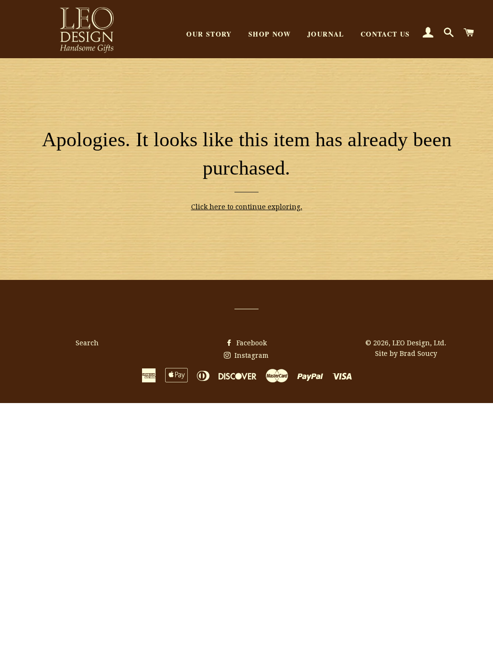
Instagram (251, 355)
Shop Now (269, 34)
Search (87, 343)
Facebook (250, 343)
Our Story (209, 34)
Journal (325, 34)
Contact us (385, 34)
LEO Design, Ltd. (419, 343)
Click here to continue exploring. (246, 207)
